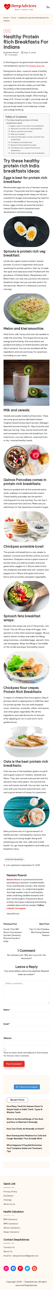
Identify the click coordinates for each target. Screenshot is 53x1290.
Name (7, 1009)
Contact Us (9, 1247)
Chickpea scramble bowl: (22, 142)
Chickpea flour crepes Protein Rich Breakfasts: (25, 149)
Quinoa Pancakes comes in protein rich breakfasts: (27, 138)
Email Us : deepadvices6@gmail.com (21, 1255)
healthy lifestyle (36, 65)
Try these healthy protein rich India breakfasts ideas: (22, 121)
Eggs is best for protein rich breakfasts (26, 126)
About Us (8, 1251)
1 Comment (13, 55)
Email (7, 1024)
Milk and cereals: (18, 134)
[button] (13, 913)
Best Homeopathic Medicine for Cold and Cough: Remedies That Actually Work (26, 1137)
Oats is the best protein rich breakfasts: (28, 153)
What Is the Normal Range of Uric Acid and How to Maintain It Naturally (25, 1120)
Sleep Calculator (12, 1232)
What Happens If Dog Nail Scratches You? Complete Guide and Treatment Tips (24, 1148)
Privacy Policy (10, 1191)
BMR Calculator (11, 1223)
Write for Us (9, 1204)
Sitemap (8, 1199)
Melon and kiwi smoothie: (21, 131)
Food (7, 31)
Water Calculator (12, 1227)
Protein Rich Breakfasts (14, 859)
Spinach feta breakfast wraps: (24, 145)
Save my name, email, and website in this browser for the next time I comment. (26, 1054)
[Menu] (48, 7)
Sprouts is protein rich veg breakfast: (26, 129)
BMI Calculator (11, 1219)
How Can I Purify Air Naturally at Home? (25, 1128)
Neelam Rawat (17, 875)
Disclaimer (8, 1195)
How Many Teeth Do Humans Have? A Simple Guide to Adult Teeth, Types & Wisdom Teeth (25, 1109)
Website (7, 1038)
